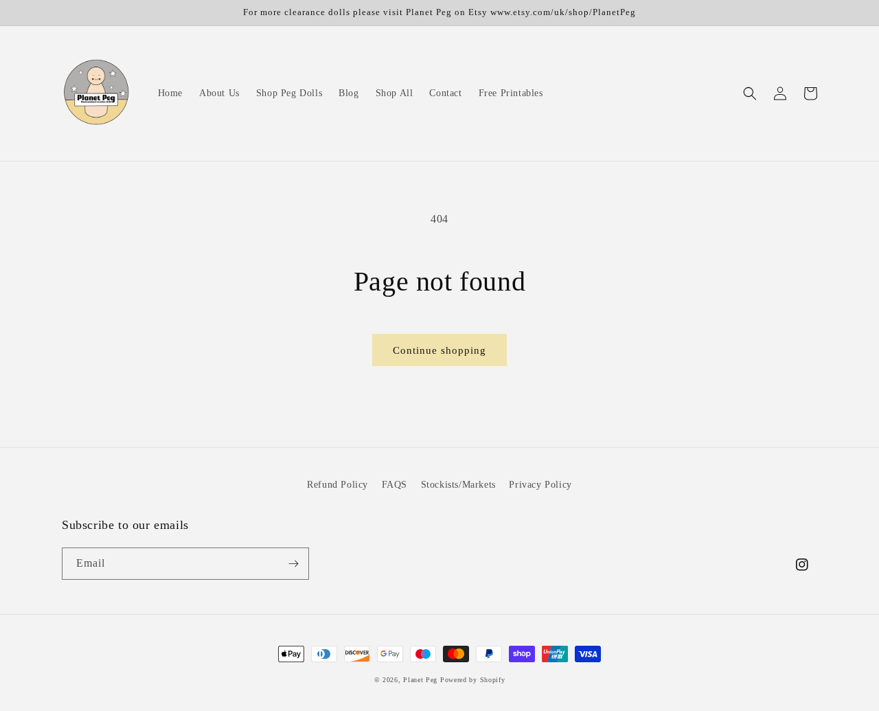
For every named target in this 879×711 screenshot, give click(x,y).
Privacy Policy (540, 484)
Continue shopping (439, 350)
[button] (750, 93)
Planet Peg (420, 680)
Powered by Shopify (472, 680)
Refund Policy (337, 484)
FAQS (394, 484)
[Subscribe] (293, 564)
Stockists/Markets (458, 484)
